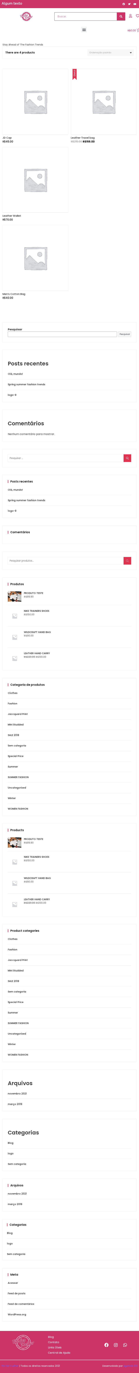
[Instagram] (116, 1345)
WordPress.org (17, 1314)
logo (11, 1153)
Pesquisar (15, 329)
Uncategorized (17, 787)
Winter (12, 798)
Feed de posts (16, 1293)
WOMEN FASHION (18, 808)
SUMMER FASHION (18, 777)
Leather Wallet (12, 215)
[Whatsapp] (125, 1345)
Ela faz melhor (10, 1366)
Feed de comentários (21, 1304)
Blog (10, 1143)
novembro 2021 (17, 1093)
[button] (84, 29)
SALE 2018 (13, 735)
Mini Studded (16, 724)
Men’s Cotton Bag (14, 294)
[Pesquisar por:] (69, 458)
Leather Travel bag (83, 137)
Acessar (13, 1283)
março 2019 (15, 1104)
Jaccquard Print (18, 714)
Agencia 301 (130, 1366)
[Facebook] (106, 1345)
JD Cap (7, 137)
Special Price (15, 756)
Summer (13, 766)
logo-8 (12, 395)
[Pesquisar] (121, 16)
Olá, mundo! (15, 374)
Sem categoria (17, 745)
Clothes (12, 693)
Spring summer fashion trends (26, 384)
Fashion (12, 703)
